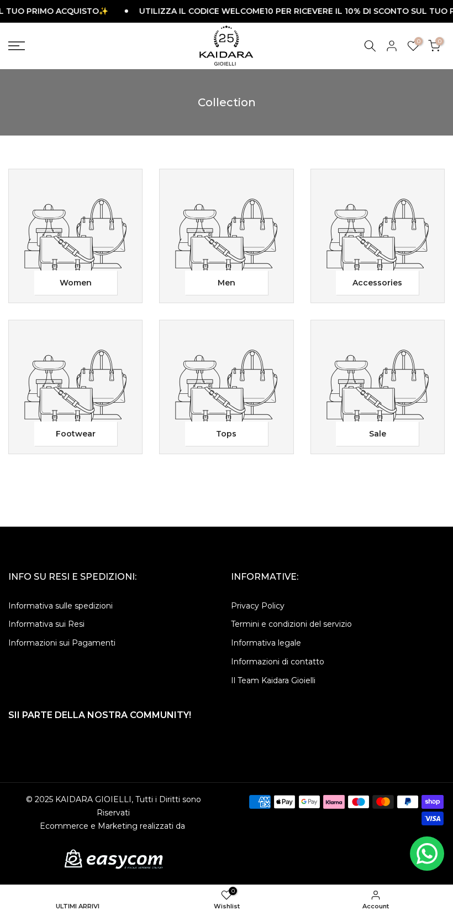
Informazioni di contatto (277, 662)
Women (76, 283)
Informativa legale (266, 643)
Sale (377, 434)
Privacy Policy (258, 606)
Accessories (377, 283)
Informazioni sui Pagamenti (61, 643)
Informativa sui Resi (46, 624)
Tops (226, 434)
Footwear (76, 434)
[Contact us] (427, 853)
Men (226, 283)
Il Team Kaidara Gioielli (273, 680)
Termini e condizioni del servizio (291, 624)
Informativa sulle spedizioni (60, 606)
